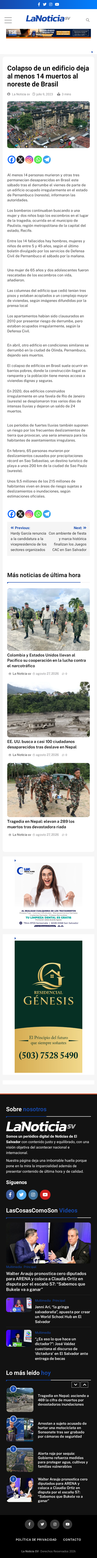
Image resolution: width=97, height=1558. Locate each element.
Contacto (72, 1539)
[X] (20, 160)
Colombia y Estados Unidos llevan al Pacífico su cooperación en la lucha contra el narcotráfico (46, 660)
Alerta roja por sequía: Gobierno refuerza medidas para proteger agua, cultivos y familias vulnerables (63, 1430)
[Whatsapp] (38, 160)
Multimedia (14, 1267)
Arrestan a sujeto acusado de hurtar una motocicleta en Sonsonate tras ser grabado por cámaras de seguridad (62, 1400)
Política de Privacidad (36, 1539)
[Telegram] (47, 160)
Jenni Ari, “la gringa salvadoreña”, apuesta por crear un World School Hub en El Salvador (62, 1314)
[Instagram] (29, 160)
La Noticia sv (21, 94)
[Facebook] (12, 160)
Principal (30, 1267)
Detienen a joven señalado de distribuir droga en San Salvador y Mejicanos (62, 1490)
